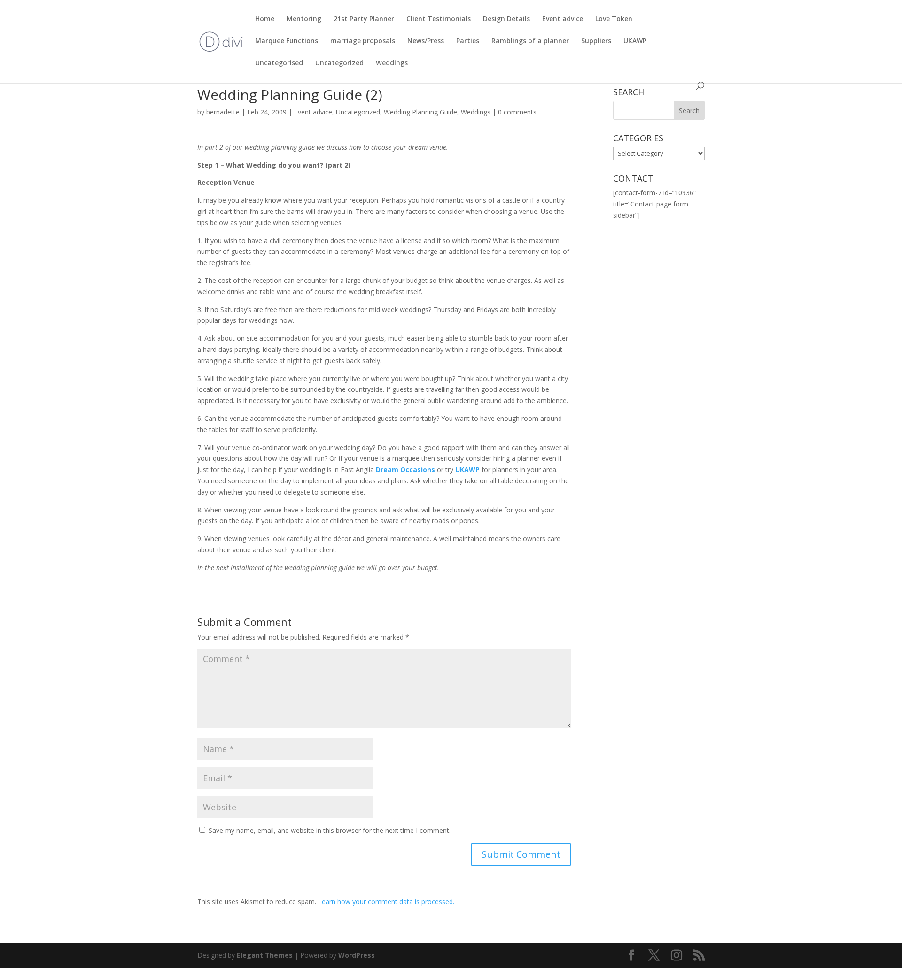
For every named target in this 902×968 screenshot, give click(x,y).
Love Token (613, 19)
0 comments (517, 111)
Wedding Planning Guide (420, 111)
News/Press (425, 41)
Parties (467, 41)
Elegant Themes (265, 955)
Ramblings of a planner (530, 41)
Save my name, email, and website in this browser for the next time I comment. (330, 830)
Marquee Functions (286, 41)
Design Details (506, 19)
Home (264, 19)
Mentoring (304, 19)
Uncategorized (339, 63)
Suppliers (596, 41)
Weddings (392, 63)
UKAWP (634, 41)
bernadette (223, 111)
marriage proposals (362, 41)
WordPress (356, 955)
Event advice (562, 19)
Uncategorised (279, 63)
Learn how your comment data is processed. (386, 901)
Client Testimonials (438, 19)
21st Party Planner (364, 19)
